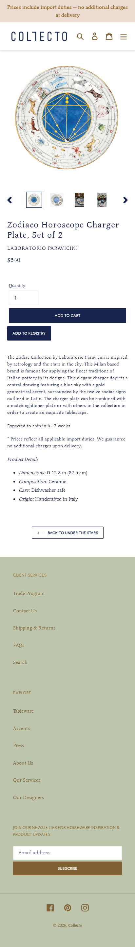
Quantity (17, 285)
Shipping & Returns (34, 628)
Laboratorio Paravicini (42, 248)
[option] (34, 200)
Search (20, 662)
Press (18, 745)
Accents (21, 728)
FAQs (18, 645)
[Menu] (123, 36)
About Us (23, 763)
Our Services (26, 780)
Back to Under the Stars (72, 532)
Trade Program (29, 593)
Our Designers (28, 797)
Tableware (23, 711)
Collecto (75, 925)
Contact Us (25, 611)
